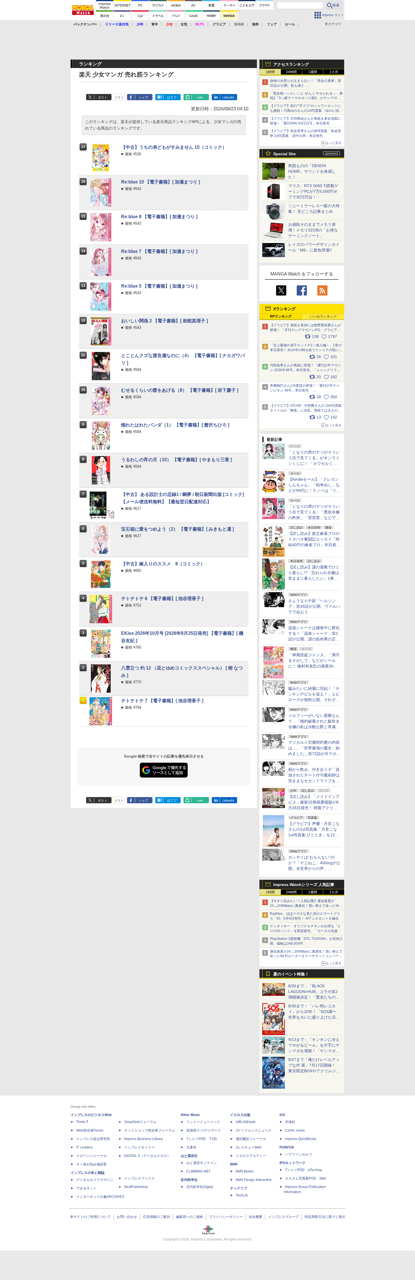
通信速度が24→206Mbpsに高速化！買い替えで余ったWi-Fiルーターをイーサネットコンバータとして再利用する (306, 956)
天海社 (290, 1122)
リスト (119, 97)
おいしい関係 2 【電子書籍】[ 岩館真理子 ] (164, 320)
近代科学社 (189, 1180)
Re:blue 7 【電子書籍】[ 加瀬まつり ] (159, 251)
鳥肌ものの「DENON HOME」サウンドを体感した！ (312, 171)
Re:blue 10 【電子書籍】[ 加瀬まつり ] (160, 182)
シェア (143, 97)
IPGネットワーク (292, 1163)
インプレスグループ (283, 1217)
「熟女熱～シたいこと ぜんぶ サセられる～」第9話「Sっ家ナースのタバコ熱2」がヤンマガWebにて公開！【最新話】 (306, 98)
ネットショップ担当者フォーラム (149, 1130)
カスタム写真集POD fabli (305, 1178)
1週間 (312, 72)
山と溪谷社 (189, 1156)
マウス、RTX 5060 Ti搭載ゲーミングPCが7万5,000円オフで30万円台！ (313, 191)
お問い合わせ (127, 1217)
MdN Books (245, 1171)
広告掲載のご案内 (156, 1217)
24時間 (291, 72)
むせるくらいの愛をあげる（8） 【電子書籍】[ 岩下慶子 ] (179, 390)
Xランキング (284, 309)
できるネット (86, 1188)
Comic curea (295, 1130)
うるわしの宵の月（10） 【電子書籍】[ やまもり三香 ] (176, 459)
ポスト (102, 97)
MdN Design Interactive (254, 1180)
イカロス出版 (240, 1115)
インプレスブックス (139, 1178)
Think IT (82, 1122)
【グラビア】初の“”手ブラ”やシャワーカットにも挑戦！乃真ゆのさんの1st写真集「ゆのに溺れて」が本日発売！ (306, 110)
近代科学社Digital (199, 1187)
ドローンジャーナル (91, 1156)
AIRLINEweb (245, 1122)
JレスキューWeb (248, 1147)
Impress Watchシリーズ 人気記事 (303, 884)
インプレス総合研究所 (93, 1139)
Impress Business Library (143, 1139)
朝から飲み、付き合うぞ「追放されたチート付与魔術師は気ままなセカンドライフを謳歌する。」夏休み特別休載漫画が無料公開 (314, 780)
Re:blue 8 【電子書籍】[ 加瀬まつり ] (159, 216)
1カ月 (333, 72)
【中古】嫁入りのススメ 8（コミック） (163, 563)
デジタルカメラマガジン (94, 1180)
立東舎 (191, 1147)
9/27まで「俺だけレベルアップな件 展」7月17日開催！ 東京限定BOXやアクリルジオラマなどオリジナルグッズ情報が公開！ (314, 1070)
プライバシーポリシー (226, 1217)
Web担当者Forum (89, 1130)
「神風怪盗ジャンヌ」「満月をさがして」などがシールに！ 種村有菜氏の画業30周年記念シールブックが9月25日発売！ (314, 666)
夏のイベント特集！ (291, 974)
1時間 (270, 72)
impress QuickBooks (300, 1139)
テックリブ (238, 1188)
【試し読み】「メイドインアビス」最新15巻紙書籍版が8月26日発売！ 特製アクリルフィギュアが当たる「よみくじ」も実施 (314, 807)
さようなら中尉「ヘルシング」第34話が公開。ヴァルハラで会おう (314, 606)
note (200, 97)
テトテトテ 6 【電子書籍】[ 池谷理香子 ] (162, 598)
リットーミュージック (203, 1122)
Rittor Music (190, 1115)
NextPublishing (136, 1187)
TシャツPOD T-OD (201, 1139)
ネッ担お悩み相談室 (91, 1164)
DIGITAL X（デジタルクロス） (147, 1156)
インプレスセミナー (139, 1147)
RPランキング (281, 316)
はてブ (171, 97)
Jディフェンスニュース (253, 1130)
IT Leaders (84, 1147)
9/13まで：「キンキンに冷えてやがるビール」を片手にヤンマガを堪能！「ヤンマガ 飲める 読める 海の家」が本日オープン (314, 1050)
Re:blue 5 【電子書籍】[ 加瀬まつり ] (159, 286)
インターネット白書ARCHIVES (100, 1197)
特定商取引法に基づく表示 (325, 1217)
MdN (233, 1164)
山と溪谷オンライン (201, 1163)
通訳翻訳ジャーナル (251, 1139)
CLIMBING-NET (198, 1171)
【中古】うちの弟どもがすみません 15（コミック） (174, 147)
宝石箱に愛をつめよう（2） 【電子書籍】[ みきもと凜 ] (177, 529)
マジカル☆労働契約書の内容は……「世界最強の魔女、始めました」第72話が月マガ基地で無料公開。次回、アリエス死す (314, 753)
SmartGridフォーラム (140, 1122)
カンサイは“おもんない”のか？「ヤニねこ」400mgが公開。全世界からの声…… (314, 863)
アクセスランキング (291, 64)
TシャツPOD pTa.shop (303, 1170)
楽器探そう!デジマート (203, 1130)
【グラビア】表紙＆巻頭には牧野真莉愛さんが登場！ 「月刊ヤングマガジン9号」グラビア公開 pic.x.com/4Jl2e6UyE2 (305, 330)
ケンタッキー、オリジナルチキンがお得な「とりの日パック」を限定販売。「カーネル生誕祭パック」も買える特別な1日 (305, 931)
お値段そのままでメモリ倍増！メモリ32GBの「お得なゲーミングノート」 (313, 230)
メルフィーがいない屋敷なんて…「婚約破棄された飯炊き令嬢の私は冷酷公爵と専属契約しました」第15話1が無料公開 (314, 726)
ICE (282, 1115)
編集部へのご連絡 (189, 1217)
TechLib (242, 1195)
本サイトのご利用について (90, 1217)
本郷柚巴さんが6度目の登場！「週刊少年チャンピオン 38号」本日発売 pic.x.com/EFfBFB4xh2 (305, 390)
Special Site (284, 154)
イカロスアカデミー (251, 1156)
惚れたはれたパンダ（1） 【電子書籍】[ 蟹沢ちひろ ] (175, 425)
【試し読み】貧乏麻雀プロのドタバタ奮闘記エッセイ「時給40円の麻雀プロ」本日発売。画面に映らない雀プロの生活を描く (314, 544)
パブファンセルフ (298, 1154)
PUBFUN (286, 1147)
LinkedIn (228, 97)
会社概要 (255, 1217)
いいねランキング (323, 316)
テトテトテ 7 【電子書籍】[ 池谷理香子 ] (162, 700)
